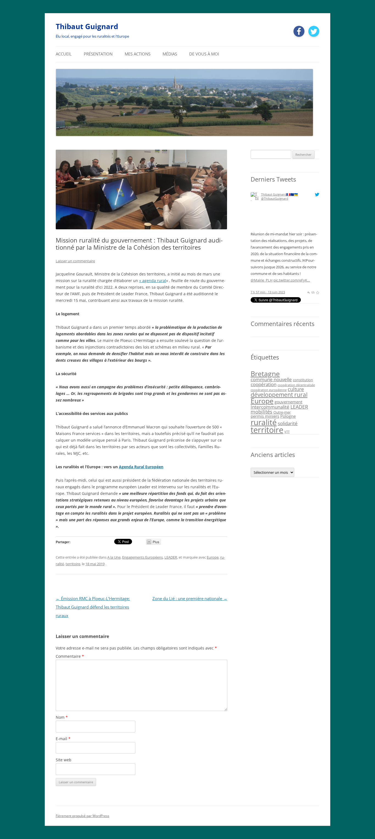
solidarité (288, 423)
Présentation (98, 54)
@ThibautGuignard (274, 198)
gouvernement (288, 402)
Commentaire (70, 656)
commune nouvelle (271, 379)
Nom (62, 717)
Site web (63, 759)
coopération (263, 384)
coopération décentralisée (296, 385)
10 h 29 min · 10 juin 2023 (269, 292)
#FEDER (267, 260)
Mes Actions (137, 54)
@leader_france (293, 247)
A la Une (114, 557)
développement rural (279, 394)
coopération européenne (269, 390)
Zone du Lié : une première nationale (189, 598)
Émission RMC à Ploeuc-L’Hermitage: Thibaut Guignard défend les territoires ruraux (93, 607)
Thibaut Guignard (87, 26)
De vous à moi (204, 54)
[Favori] (317, 292)
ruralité (264, 422)
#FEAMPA (307, 260)
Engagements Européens (142, 557)
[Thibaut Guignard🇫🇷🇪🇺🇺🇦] (255, 228)
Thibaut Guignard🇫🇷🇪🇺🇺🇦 (279, 194)
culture (296, 389)
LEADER (170, 557)
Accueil (64, 54)
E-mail (63, 738)
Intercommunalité (270, 407)
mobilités (261, 411)
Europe (213, 557)
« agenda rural (152, 280)
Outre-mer (282, 412)
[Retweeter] (313, 292)
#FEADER (291, 260)
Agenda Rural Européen (141, 466)
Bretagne (265, 373)
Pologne (288, 416)
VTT (287, 432)
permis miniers (265, 416)
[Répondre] (308, 292)
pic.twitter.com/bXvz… (269, 280)
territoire (73, 563)
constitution (303, 379)
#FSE (279, 260)
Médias (170, 54)
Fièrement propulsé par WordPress (82, 815)
